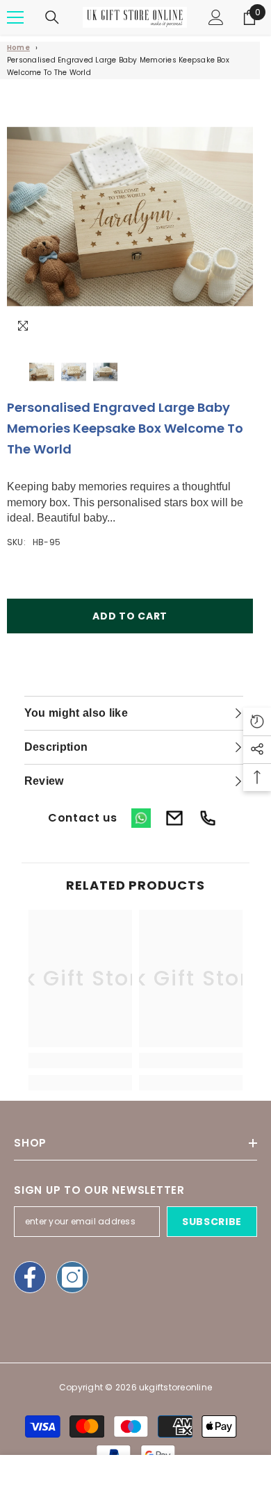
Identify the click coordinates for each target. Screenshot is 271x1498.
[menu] (15, 17)
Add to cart (129, 616)
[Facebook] (30, 1277)
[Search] (52, 17)
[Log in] (216, 17)
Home (18, 47)
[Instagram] (72, 1277)
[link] (80, 1060)
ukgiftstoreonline (175, 1387)
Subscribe (212, 1222)
